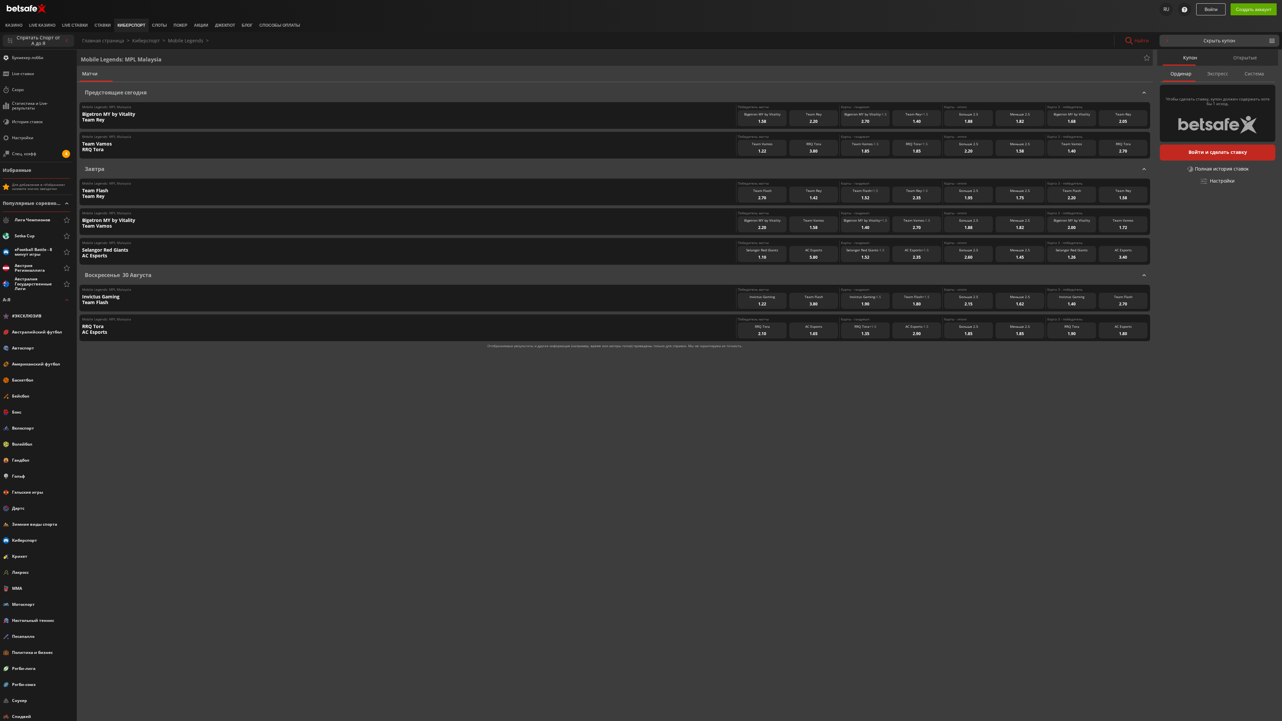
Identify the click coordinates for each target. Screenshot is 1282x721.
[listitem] (14, 25)
